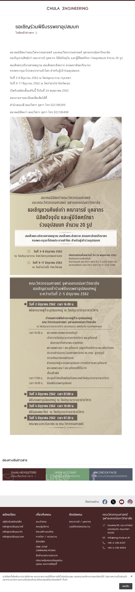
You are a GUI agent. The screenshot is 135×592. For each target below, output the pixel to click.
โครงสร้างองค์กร (45, 531)
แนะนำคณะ (41, 521)
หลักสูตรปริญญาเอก (13, 536)
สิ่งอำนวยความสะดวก (47, 555)
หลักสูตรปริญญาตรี (12, 526)
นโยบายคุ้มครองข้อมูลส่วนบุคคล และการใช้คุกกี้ (49, 562)
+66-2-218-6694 (117, 547)
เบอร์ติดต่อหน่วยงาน (79, 526)
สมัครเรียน (8, 514)
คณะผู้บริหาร (42, 526)
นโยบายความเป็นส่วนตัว (116, 576)
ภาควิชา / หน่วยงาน (46, 536)
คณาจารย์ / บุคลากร (80, 521)
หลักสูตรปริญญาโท (12, 531)
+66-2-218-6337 (116, 543)
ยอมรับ (125, 586)
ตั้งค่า (65, 579)
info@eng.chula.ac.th (119, 537)
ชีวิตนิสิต (40, 541)
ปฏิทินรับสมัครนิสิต (12, 521)
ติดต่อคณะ (75, 514)
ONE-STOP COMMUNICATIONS (45, 548)
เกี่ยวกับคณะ (43, 514)
